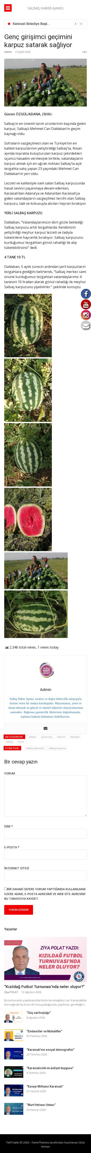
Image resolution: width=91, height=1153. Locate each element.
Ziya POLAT (11, 992)
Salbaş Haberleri (35, 748)
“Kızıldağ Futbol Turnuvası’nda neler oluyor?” (44, 986)
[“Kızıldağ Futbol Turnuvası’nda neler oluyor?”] (45, 959)
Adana (32, 736)
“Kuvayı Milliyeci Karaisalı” (44, 1086)
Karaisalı (75, 736)
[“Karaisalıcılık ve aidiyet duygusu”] (13, 1072)
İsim (8, 826)
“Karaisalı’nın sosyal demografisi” (50, 1049)
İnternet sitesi (16, 868)
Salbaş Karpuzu (57, 748)
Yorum (9, 773)
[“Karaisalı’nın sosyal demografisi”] (13, 1053)
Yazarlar (10, 929)
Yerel (21, 741)
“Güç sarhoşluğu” (38, 1012)
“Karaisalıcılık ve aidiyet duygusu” (49, 1068)
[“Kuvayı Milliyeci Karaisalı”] (13, 1090)
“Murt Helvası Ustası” (40, 1105)
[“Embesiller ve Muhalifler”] (13, 1035)
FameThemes (40, 1142)
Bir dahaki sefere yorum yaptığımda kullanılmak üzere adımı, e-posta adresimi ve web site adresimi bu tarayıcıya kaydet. (45, 894)
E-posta (11, 847)
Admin (8, 52)
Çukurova (46, 736)
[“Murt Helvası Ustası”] (13, 1109)
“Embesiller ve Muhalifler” (44, 1031)
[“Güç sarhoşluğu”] (13, 1016)
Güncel (61, 736)
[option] (48, 24)
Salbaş (9, 741)
